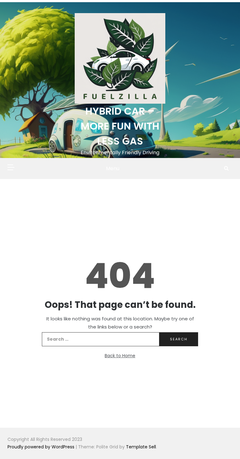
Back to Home (120, 356)
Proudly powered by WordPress (42, 447)
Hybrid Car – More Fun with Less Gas (120, 126)
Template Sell (141, 447)
